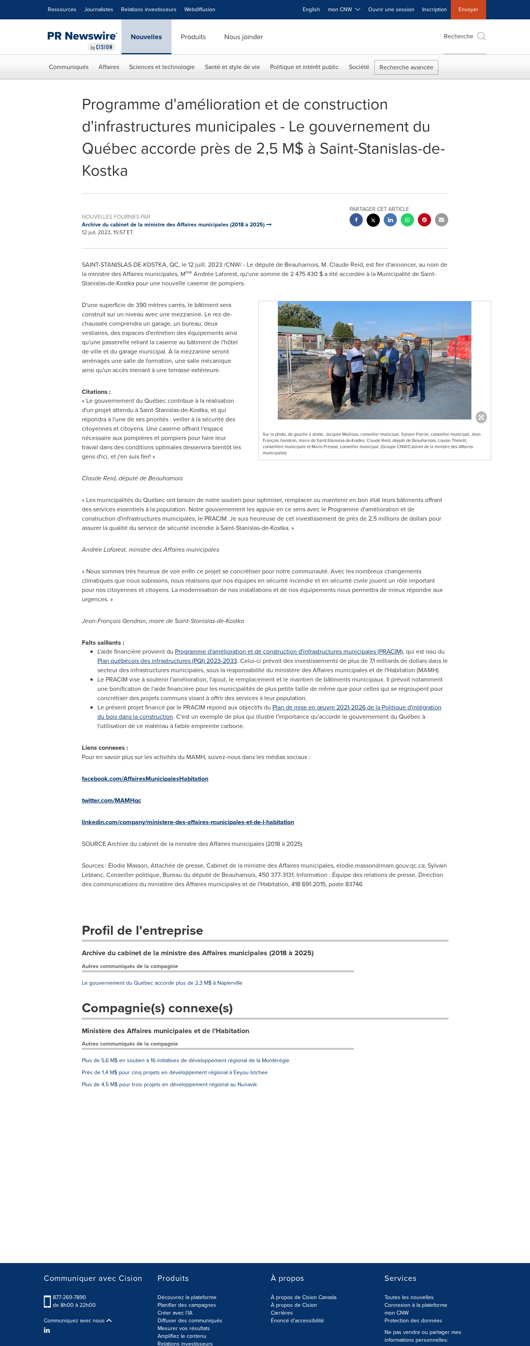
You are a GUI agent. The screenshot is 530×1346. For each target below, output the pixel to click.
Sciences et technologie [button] (162, 66)
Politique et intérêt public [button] (304, 66)
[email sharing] (441, 220)
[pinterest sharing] (424, 220)
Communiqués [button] (68, 66)
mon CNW (397, 1313)
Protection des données (413, 1321)
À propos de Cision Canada (303, 1297)
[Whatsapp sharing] (407, 220)
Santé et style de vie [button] (232, 66)
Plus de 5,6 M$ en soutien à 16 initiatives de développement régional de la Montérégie (185, 1060)
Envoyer (468, 9)
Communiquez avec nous (75, 1321)
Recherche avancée (406, 67)
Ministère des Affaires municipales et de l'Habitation (165, 1031)
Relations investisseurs (149, 9)
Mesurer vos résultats (184, 1328)
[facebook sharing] (356, 220)
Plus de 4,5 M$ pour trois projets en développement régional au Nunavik (169, 1084)
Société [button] (359, 66)
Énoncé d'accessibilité (297, 1321)
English (311, 9)
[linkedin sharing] (390, 220)
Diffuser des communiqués (190, 1321)
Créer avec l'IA (175, 1313)
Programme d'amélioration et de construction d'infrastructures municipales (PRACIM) (289, 651)
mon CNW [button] (341, 9)
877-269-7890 (69, 1297)
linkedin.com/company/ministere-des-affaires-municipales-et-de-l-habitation (188, 822)
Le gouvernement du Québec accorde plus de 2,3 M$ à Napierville (162, 983)
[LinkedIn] (48, 1330)
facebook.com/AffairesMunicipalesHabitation (145, 778)
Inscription (434, 9)
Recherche (458, 36)
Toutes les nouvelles (409, 1297)
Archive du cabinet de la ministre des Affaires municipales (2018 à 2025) (197, 953)
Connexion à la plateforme (416, 1305)
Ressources (62, 9)
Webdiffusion (199, 9)
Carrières (282, 1313)
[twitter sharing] (373, 221)
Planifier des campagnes (187, 1305)
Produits (193, 37)
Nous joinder (243, 37)
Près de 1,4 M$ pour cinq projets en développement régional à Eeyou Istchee (175, 1072)
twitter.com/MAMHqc (111, 800)
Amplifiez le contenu (182, 1336)
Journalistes (98, 9)
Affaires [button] (109, 66)
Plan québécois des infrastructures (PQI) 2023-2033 (167, 660)
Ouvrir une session (391, 9)
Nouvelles (146, 37)
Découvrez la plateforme (187, 1297)
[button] (375, 360)
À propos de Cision (294, 1305)
